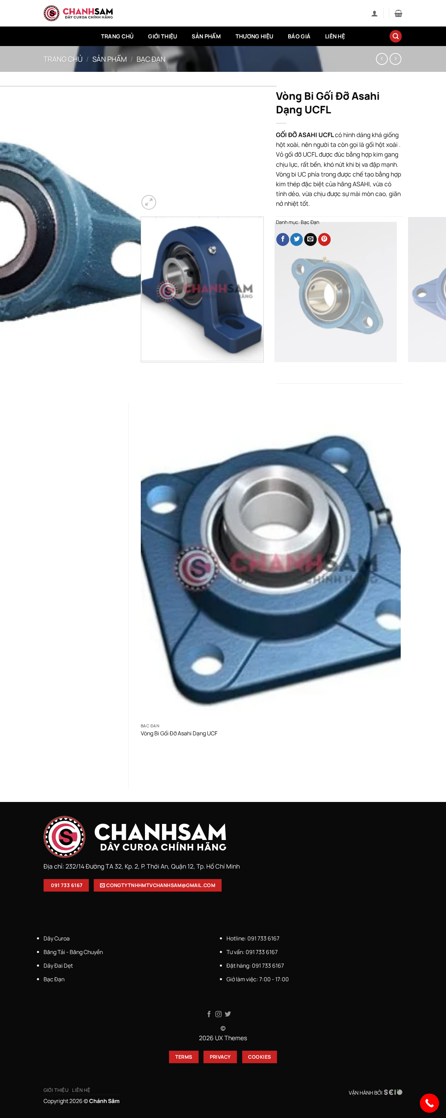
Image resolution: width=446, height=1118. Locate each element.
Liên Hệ (335, 36)
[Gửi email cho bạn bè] (310, 239)
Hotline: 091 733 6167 (253, 938)
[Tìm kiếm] (396, 36)
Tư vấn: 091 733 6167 (252, 952)
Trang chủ (63, 59)
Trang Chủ (117, 36)
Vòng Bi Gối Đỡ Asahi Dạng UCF (179, 733)
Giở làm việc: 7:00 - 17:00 (257, 979)
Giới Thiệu (162, 36)
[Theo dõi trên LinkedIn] (237, 1014)
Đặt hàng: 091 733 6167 (255, 965)
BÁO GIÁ (299, 36)
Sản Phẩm (206, 36)
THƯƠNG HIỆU (255, 36)
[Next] (167, 197)
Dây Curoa (57, 938)
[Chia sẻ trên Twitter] (296, 239)
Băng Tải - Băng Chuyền (73, 952)
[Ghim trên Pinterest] (324, 239)
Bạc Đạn (151, 59)
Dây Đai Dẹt (58, 965)
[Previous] (143, 369)
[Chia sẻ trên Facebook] (282, 239)
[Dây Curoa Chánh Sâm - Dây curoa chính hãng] (78, 13)
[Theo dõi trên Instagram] (218, 1014)
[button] (374, 13)
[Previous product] (395, 59)
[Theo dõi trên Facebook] (209, 1014)
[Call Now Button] (429, 1103)
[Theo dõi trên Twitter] (228, 1014)
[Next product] (382, 59)
